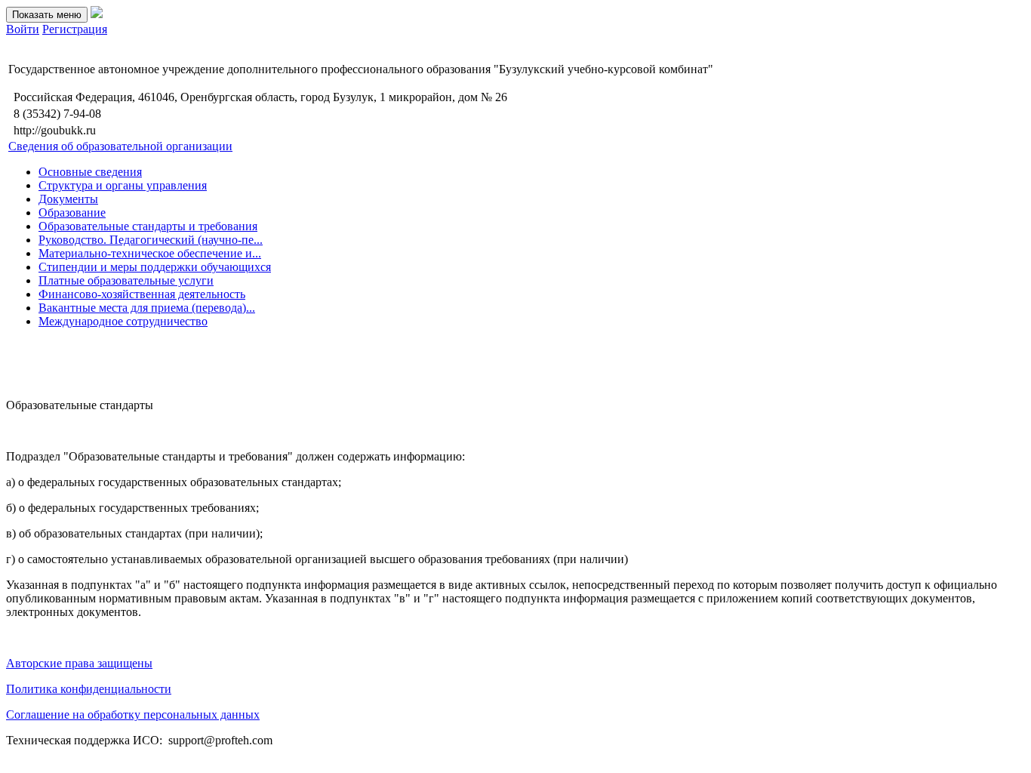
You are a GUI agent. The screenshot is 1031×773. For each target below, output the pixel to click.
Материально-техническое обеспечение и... (149, 253)
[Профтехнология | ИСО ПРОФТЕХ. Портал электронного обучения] (97, 14)
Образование (72, 212)
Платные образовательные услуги (126, 280)
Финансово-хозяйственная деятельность (141, 294)
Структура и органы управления (122, 185)
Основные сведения (90, 171)
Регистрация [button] (74, 29)
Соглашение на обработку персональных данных (133, 714)
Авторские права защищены (79, 663)
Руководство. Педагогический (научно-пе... (150, 239)
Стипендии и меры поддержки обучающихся (154, 266)
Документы (68, 198)
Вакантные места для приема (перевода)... (146, 307)
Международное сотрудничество (123, 321)
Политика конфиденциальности (88, 688)
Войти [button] (22, 29)
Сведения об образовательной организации (120, 146)
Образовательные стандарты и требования (147, 226)
